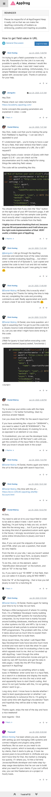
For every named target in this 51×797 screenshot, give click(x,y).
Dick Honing (12, 53)
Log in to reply (41, 44)
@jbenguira (7, 253)
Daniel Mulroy (13, 127)
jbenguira (11, 93)
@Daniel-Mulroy (9, 290)
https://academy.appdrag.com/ (16, 104)
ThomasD (11, 732)
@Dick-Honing (8, 737)
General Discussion (15, 43)
